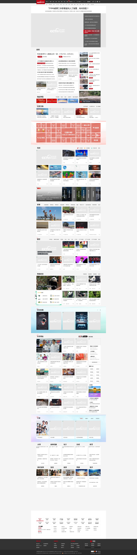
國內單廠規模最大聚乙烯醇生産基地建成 (62, 76)
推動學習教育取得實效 (49, 63)
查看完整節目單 (94, 362)
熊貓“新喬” (67, 288)
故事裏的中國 (96, 526)
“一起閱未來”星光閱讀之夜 (80, 478)
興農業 (97, 378)
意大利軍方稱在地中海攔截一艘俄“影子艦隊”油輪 (67, 89)
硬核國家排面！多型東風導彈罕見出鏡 (42, 180)
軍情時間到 (94, 204)
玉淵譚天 (69, 96)
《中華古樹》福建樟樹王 (94, 398)
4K (74, 1)
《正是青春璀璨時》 (79, 437)
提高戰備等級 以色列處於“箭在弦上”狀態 (55, 230)
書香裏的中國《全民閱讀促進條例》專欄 (81, 482)
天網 (77, 411)
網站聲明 (37, 547)
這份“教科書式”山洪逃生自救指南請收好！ (68, 459)
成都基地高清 (45, 295)
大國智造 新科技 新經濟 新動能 (66, 117)
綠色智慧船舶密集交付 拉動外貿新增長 (67, 61)
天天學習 (40, 56)
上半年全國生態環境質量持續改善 (90, 25)
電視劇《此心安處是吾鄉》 (94, 410)
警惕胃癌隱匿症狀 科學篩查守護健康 (81, 393)
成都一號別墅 (57, 302)
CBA (72, 239)
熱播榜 (97, 128)
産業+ (88, 4)
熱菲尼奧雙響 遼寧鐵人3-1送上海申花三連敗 (94, 265)
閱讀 (77, 4)
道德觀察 (64, 366)
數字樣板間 (86, 106)
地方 (47, 4)
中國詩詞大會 (72, 531)
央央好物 (92, 4)
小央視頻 (81, 148)
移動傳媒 (55, 547)
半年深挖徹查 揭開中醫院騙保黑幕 (42, 408)
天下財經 (90, 83)
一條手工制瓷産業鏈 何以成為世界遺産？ (42, 362)
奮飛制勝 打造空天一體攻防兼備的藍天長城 (81, 347)
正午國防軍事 (39, 234)
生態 (54, 4)
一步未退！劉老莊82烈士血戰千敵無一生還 (68, 347)
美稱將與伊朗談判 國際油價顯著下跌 (66, 83)
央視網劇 (88, 148)
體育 (62, 1)
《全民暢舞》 (92, 351)
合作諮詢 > (93, 547)
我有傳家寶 (79, 528)
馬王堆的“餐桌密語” (92, 407)
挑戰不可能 (87, 526)
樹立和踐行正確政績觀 (41, 63)
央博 (61, 4)
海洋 (91, 467)
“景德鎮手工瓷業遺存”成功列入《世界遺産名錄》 (42, 455)
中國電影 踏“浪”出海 (66, 56)
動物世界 (95, 528)
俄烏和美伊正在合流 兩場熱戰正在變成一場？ (81, 377)
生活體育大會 (92, 106)
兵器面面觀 (62, 204)
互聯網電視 (63, 543)
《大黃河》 (91, 402)
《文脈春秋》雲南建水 (93, 394)
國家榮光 (64, 351)
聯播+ (61, 56)
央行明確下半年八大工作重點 (81, 455)
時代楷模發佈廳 (64, 528)
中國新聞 (90, 77)
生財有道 (51, 411)
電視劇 (81, 418)
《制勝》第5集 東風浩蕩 (89, 19)
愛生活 (91, 375)
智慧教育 (99, 545)
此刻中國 (43, 166)
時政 (47, 1)
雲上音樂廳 (98, 106)
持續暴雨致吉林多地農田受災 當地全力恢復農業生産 (67, 65)
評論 (53, 1)
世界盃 (62, 239)
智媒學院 (92, 543)
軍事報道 (51, 204)
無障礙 (93, 2)
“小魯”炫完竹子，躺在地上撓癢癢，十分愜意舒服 (81, 300)
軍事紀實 (56, 204)
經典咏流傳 (79, 526)
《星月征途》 (65, 437)
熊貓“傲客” (67, 303)
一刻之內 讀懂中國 (44, 167)
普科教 (97, 375)
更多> (99, 148)
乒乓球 (76, 239)
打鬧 (79, 288)
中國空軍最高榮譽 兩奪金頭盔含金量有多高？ (55, 362)
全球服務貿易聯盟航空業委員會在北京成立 (68, 455)
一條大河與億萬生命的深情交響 (94, 403)
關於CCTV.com (39, 545)
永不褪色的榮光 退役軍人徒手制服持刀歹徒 (68, 362)
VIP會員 (50, 239)
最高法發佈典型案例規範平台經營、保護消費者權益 (45, 67)
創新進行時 (65, 411)
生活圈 (79, 531)
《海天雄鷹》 (52, 437)
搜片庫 (93, 135)
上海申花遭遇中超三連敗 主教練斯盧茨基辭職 (68, 250)
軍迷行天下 (82, 204)
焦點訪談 (90, 61)
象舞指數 (54, 444)
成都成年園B (45, 302)
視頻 (56, 1)
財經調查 (38, 381)
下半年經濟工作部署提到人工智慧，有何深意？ (68, 8)
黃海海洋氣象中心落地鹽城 (93, 478)
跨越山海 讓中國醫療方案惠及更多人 (68, 482)
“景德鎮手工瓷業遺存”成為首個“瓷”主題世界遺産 (55, 482)
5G (85, 4)
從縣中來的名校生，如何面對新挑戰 (94, 455)
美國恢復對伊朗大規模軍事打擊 (55, 393)
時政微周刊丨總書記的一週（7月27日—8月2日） (56, 54)
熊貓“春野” (93, 288)
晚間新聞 (71, 526)
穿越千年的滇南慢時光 (93, 395)
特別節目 (97, 418)
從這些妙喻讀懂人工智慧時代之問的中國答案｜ (54, 11)
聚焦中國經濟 (75, 96)
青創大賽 (95, 148)
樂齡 (75, 4)
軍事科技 (67, 204)
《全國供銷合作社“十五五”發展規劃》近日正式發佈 (42, 478)
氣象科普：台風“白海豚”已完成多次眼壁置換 (73, 76)
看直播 (96, 140)
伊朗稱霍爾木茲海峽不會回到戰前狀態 (42, 230)
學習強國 (57, 96)
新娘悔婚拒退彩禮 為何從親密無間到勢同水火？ (81, 362)
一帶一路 (57, 4)
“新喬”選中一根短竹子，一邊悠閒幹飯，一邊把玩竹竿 (68, 285)
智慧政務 (92, 545)
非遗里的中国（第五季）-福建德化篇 (44, 529)
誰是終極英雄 (88, 204)
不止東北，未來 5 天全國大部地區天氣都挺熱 (68, 180)
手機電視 (62, 545)
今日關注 (38, 396)
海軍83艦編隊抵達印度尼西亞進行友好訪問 (94, 215)
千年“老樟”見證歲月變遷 (93, 399)
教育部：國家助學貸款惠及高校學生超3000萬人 (94, 459)
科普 (69, 4)
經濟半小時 (65, 396)
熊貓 (67, 1)
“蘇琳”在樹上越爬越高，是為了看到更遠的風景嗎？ (94, 300)
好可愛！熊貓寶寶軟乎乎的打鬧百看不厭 (81, 285)
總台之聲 (37, 543)
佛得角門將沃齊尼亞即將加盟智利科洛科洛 (55, 265)
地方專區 (42, 138)
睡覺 (90, 288)
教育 (64, 1)
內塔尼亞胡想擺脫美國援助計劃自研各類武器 (94, 180)
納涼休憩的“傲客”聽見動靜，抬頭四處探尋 (68, 300)
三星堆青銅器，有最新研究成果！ (42, 459)
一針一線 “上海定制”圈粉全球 (94, 69)
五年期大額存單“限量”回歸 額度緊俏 (45, 72)
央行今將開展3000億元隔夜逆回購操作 (81, 159)
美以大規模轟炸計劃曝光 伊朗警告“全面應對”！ (42, 393)
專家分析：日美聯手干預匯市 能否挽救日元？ (51, 89)
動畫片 (86, 418)
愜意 (77, 303)
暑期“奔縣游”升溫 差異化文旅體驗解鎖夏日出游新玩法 (46, 78)
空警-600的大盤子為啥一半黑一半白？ (81, 180)
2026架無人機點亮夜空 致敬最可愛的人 (81, 230)
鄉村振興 (50, 4)
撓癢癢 (80, 303)
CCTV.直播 (78, 1)
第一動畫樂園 (88, 528)
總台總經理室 (46, 543)
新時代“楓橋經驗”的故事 (93, 411)
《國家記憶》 (92, 356)
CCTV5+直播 (87, 239)
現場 (64, 162)
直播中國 (70, 1)
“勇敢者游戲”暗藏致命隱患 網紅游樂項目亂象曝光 (42, 377)
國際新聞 (38, 92)
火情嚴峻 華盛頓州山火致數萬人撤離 (41, 89)
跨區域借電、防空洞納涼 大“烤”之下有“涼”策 (54, 377)
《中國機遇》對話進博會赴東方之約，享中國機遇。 (54, 117)
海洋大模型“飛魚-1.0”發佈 (93, 482)
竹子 (64, 288)
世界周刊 (77, 381)
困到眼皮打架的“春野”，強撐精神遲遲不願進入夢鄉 (94, 285)
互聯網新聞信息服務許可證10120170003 (42, 551)
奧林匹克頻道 (56, 239)
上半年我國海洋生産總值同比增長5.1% (45, 61)
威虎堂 (90, 162)
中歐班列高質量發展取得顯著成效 (90, 28)
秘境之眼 (55, 531)
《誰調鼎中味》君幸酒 (93, 406)
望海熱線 (72, 547)
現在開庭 (77, 366)
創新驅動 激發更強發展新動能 (86, 11)
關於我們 (86, 543)
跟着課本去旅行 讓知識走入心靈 (55, 478)
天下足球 (38, 269)
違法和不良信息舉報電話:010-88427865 (72, 551)
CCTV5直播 (81, 239)
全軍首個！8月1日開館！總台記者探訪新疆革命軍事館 (81, 215)
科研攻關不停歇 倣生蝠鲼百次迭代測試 (68, 408)
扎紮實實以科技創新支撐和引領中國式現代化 (92, 16)
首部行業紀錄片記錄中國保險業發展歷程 (80, 117)
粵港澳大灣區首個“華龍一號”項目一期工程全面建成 (67, 63)
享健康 (97, 372)
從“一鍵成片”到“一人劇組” (54, 455)
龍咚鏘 (94, 166)
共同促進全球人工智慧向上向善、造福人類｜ (71, 11)
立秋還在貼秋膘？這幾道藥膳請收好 (68, 377)
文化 (63, 4)
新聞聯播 (90, 56)
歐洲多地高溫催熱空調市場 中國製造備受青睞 (66, 91)
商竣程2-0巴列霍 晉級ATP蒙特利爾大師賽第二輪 (94, 250)
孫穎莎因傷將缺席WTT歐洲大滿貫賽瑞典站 (81, 265)
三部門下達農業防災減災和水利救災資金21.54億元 (45, 74)
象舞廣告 (45, 545)
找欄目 (88, 135)
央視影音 (55, 545)
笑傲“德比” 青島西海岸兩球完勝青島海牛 (81, 250)
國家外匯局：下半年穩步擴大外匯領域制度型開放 (45, 65)
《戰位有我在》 (92, 229)
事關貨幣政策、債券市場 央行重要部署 (91, 22)
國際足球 (51, 269)
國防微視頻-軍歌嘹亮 (92, 234)
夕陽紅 (77, 396)
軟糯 (77, 288)
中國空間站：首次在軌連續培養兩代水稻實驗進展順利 (42, 482)
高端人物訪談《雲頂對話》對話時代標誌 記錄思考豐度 (41, 117)
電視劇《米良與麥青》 (94, 346)
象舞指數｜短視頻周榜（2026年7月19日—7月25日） (55, 459)
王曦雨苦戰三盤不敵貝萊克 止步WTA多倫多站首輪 (68, 265)
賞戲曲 (97, 381)
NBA (69, 239)
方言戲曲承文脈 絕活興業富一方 (55, 408)
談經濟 (91, 378)
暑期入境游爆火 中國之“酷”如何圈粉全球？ (92, 31)
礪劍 (77, 204)
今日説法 (38, 411)
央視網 (55, 543)
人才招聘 (77, 547)
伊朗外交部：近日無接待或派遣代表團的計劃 (66, 85)
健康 (72, 4)
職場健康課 (65, 381)
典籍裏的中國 (64, 531)
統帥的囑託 (45, 56)
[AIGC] (89, 1)
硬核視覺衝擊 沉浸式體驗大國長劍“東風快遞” (68, 159)
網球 (64, 269)
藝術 (80, 4)
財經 (59, 1)
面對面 (38, 366)
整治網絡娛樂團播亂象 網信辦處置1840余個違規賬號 (46, 76)
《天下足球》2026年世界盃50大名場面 (42, 265)
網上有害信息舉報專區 (74, 543)
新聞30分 (90, 72)
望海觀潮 (69, 166)
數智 (83, 4)
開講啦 (51, 366)
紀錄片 (92, 418)
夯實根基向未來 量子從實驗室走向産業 (68, 393)
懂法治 (91, 381)
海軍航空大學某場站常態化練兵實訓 (68, 230)
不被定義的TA (83, 166)
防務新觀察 (46, 204)
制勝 (77, 351)
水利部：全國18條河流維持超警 (94, 63)
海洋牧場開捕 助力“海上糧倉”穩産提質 (91, 37)
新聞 (50, 1)
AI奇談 (55, 166)
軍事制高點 (73, 204)
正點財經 (90, 88)
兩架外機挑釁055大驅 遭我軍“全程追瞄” (94, 159)
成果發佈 (99, 543)
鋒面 (65, 96)
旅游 (66, 4)
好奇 (64, 303)
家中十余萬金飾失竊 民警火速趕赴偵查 (81, 408)
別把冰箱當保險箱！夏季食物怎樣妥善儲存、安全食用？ (68, 478)
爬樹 (90, 303)
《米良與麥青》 (40, 437)
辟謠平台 (72, 545)
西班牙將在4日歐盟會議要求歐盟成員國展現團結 (67, 87)
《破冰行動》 (91, 437)
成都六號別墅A (57, 295)
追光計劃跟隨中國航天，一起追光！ (93, 117)
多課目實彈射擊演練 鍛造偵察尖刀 (68, 215)
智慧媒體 (86, 545)
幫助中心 (62, 547)
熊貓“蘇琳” (93, 303)
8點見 (62, 96)
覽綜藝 (91, 372)
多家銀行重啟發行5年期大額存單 (81, 459)
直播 (40, 292)
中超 (65, 239)
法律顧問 (77, 545)
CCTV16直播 (94, 239)
